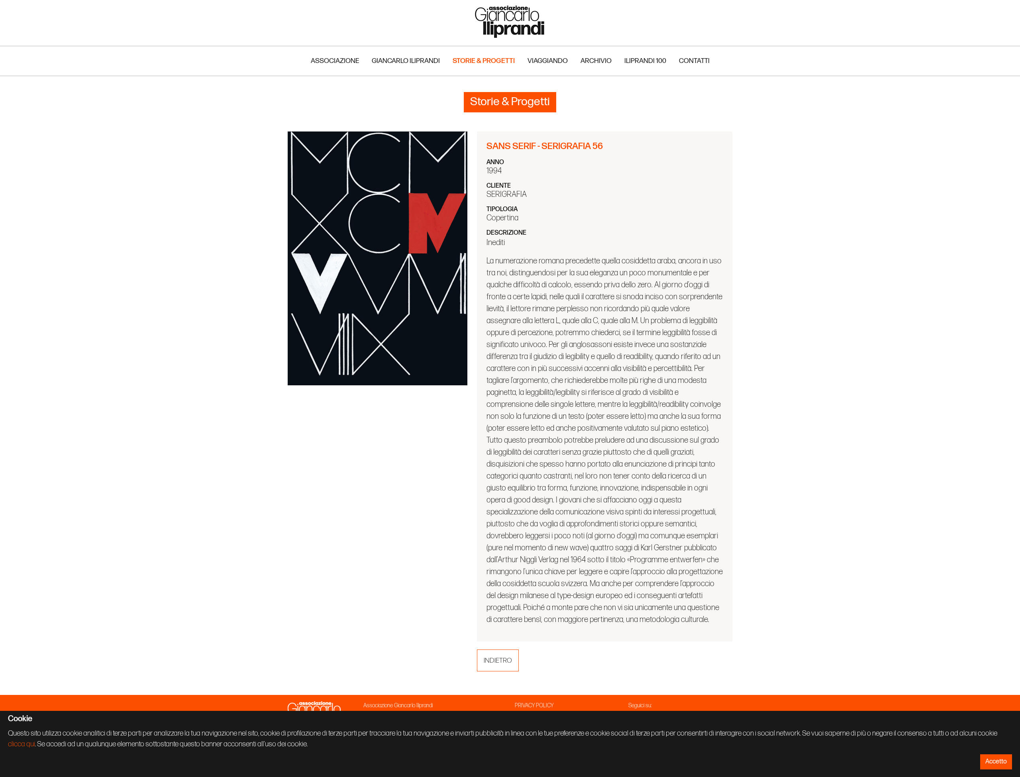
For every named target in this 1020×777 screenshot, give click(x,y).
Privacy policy (534, 705)
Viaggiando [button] (548, 61)
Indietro (498, 660)
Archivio (596, 61)
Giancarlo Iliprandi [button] (406, 61)
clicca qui (21, 744)
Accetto (996, 761)
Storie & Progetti (484, 61)
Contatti (694, 61)
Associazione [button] (335, 61)
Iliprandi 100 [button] (645, 61)
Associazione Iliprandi (510, 21)
